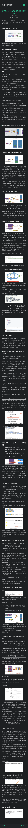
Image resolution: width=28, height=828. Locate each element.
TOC (5, 826)
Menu (24, 826)
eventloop (15, 17)
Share (14, 826)
